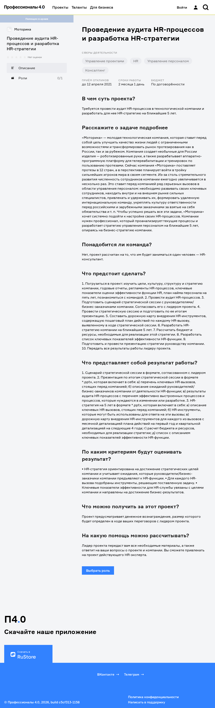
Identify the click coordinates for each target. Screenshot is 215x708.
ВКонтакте (105, 674)
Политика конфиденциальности (153, 697)
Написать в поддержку (146, 702)
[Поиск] (206, 7)
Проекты (60, 7)
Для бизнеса (101, 7)
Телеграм (131, 674)
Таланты (79, 7)
